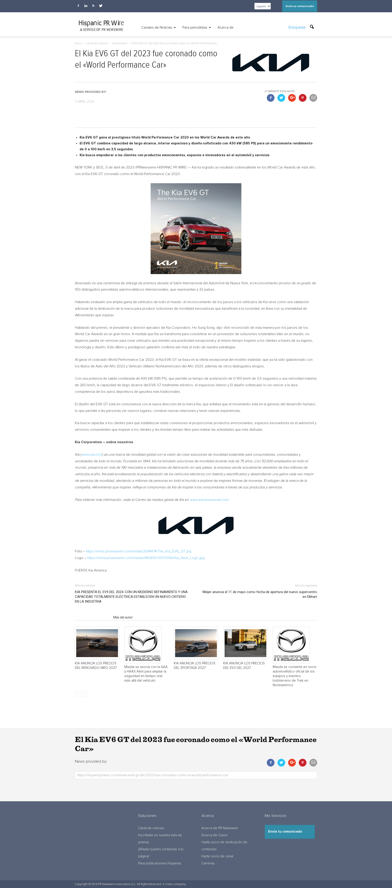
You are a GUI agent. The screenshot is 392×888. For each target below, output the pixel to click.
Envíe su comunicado (300, 6)
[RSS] (93, 5)
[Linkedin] (85, 5)
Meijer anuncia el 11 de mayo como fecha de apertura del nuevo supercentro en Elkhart (260, 594)
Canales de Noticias (156, 27)
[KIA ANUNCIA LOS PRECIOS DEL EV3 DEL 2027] (245, 643)
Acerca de (225, 27)
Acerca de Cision (214, 835)
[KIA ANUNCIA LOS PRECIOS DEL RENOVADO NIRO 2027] (97, 643)
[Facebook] (78, 5)
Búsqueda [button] (297, 27)
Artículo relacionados (93, 617)
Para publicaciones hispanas (159, 863)
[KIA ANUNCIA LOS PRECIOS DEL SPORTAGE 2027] (196, 643)
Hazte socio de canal (217, 856)
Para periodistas (194, 27)
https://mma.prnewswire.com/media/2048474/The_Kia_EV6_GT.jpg (138, 551)
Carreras (208, 863)
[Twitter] (100, 5)
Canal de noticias (151, 828)
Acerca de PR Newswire (219, 828)
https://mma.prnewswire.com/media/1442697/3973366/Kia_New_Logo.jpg (145, 558)
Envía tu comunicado (285, 831)
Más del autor (123, 617)
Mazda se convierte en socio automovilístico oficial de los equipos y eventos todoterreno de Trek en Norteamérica (294, 676)
